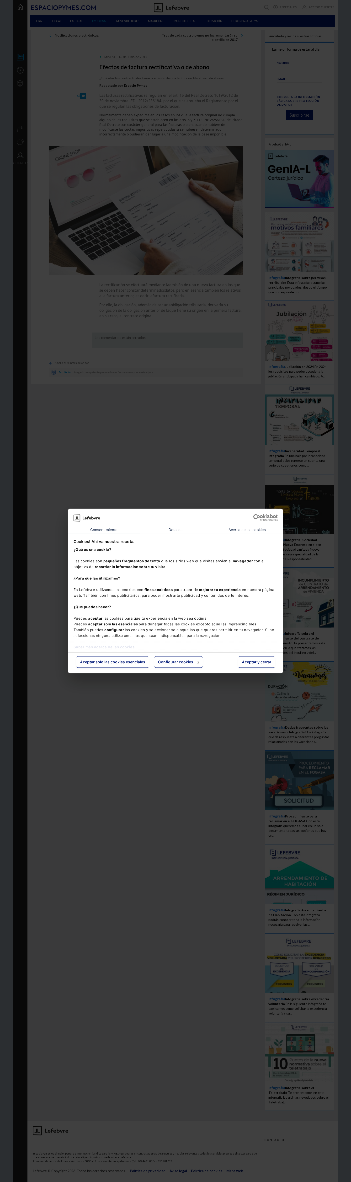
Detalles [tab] (176, 529)
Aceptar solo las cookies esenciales (112, 662)
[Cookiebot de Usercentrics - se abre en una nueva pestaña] (257, 517)
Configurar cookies (175, 662)
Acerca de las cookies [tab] (247, 529)
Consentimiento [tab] (103, 529)
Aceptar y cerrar (256, 662)
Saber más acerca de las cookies (104, 647)
